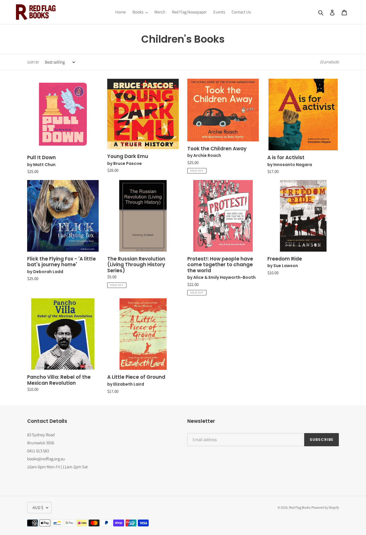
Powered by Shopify (325, 507)
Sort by (33, 62)
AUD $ (38, 507)
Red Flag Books (300, 507)
